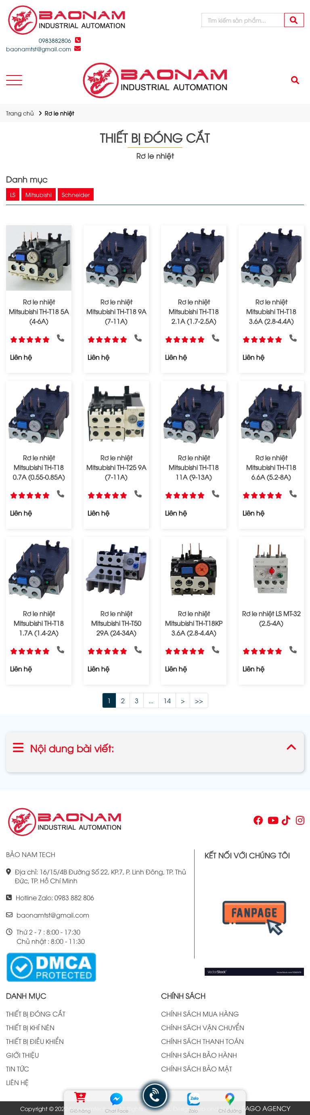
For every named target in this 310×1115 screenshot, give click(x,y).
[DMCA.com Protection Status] (51, 966)
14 (167, 700)
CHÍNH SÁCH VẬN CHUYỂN (202, 1027)
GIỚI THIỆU (22, 1054)
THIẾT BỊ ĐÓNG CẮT (35, 1013)
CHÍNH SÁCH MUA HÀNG (200, 1013)
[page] (257, 821)
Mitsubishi (38, 194)
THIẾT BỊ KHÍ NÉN (30, 1027)
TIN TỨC (17, 1068)
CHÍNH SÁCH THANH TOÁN (202, 1041)
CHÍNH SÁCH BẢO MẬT (196, 1068)
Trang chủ (20, 113)
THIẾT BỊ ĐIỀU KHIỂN (35, 1041)
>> (199, 700)
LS (12, 194)
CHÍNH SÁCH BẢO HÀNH (199, 1054)
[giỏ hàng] (80, 1099)
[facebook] (254, 921)
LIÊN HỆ (17, 1082)
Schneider (76, 194)
